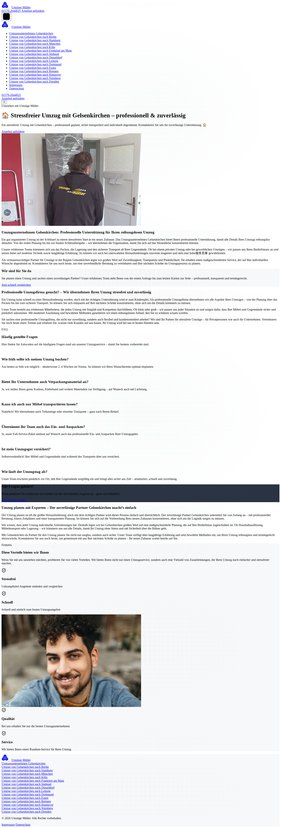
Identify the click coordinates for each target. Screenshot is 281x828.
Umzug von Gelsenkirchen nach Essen (32, 67)
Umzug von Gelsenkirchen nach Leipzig (33, 61)
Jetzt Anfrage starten (14, 500)
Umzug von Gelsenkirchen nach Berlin (32, 36)
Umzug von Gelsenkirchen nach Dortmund (35, 64)
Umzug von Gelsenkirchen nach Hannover (35, 74)
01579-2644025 (11, 10)
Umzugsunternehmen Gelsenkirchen (31, 33)
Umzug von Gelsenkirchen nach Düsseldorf (35, 57)
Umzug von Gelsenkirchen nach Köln (32, 47)
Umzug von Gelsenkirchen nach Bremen (33, 71)
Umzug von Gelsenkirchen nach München (34, 43)
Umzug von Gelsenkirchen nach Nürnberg (35, 78)
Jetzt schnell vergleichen (16, 284)
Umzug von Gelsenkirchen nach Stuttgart (34, 54)
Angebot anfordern (32, 10)
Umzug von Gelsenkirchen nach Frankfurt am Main (40, 50)
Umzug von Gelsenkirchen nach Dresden (34, 81)
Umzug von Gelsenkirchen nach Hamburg (34, 40)
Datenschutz (16, 88)
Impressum (15, 85)
